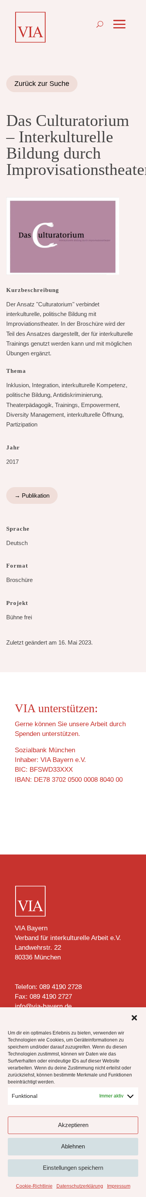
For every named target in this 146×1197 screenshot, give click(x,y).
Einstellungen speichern (73, 1167)
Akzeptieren (73, 1125)
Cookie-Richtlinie (34, 1186)
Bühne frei (19, 617)
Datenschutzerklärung (79, 1186)
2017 (12, 461)
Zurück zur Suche (41, 83)
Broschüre (19, 580)
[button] (134, 1018)
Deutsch (17, 543)
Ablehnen (73, 1146)
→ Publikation (31, 495)
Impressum (118, 1186)
